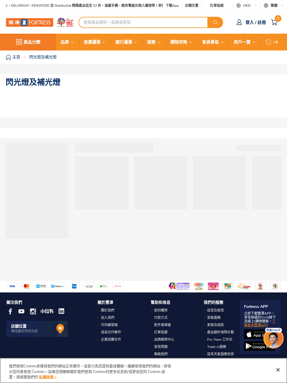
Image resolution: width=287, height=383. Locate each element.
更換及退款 (215, 325)
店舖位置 (191, 6)
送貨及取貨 (215, 310)
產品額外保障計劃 (220, 332)
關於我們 (107, 310)
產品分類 (32, 42)
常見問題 (161, 347)
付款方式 (161, 317)
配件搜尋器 (162, 325)
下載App (172, 5)
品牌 (65, 42)
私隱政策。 (48, 377)
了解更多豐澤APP (260, 323)
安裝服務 (214, 317)
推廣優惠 (92, 42)
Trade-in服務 (216, 347)
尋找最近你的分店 (24, 331)
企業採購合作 (111, 339)
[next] (276, 42)
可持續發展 (109, 325)
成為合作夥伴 (111, 332)
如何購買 (161, 310)
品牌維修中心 (164, 339)
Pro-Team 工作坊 (219, 339)
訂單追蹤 (217, 5)
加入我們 (107, 317)
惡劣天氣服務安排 (220, 354)
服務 (151, 42)
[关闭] (278, 370)
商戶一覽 (242, 42)
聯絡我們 (161, 354)
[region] (143, 370)
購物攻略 (178, 42)
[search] (215, 22)
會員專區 (210, 42)
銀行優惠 (123, 42)
